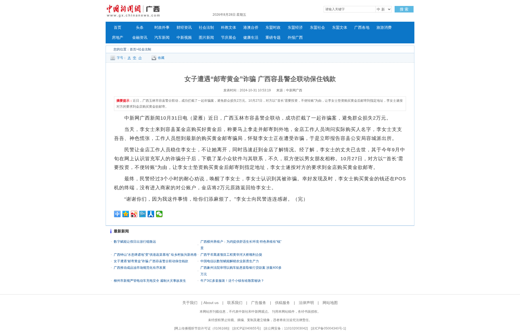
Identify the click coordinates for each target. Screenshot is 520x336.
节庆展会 (228, 38)
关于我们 (189, 302)
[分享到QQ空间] (125, 214)
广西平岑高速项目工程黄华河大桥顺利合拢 (231, 255)
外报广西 (295, 38)
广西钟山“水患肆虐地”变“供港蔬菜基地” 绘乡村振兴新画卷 (155, 255)
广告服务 (258, 302)
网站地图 (330, 302)
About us (211, 302)
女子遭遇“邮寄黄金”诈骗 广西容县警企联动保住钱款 (151, 261)
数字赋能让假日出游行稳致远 (135, 242)
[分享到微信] (159, 214)
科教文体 (228, 27)
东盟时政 (273, 27)
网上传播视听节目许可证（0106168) (201, 328)
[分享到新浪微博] (134, 214)
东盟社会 (317, 27)
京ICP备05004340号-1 (328, 328)
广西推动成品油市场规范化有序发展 (140, 268)
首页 (117, 27)
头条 (140, 27)
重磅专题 (273, 38)
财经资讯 (184, 27)
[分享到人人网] (151, 214)
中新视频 (184, 38)
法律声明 (306, 302)
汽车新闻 (162, 38)
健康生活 (250, 38)
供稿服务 (282, 302)
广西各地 (361, 27)
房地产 (117, 38)
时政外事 (162, 27)
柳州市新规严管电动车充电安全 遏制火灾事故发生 (150, 281)
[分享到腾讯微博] (142, 214)
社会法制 (206, 27)
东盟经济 (295, 27)
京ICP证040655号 (246, 328)
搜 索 (404, 9)
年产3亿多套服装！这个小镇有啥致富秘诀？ (232, 281)
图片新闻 (206, 38)
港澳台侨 (250, 27)
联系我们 (234, 302)
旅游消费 (384, 27)
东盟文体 (339, 27)
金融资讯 (139, 38)
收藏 (161, 58)
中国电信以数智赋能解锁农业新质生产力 (229, 261)
